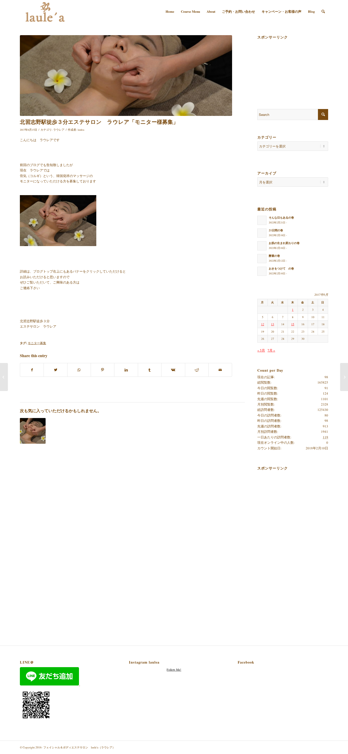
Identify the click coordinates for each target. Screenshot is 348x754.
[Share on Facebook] (32, 369)
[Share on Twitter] (55, 369)
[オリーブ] (344, 377)
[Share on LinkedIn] (126, 369)
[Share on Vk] (173, 369)
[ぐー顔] (126, 75)
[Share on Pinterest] (102, 369)
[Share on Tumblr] (149, 369)
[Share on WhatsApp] (79, 369)
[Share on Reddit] (196, 369)
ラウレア (58, 129)
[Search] (323, 11)
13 (272, 324)
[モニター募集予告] (33, 431)
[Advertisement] (282, 66)
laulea (81, 129)
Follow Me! (174, 669)
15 (292, 324)
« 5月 (261, 350)
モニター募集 (37, 343)
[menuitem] (170, 11)
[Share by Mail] (220, 369)
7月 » (271, 350)
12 (262, 324)
